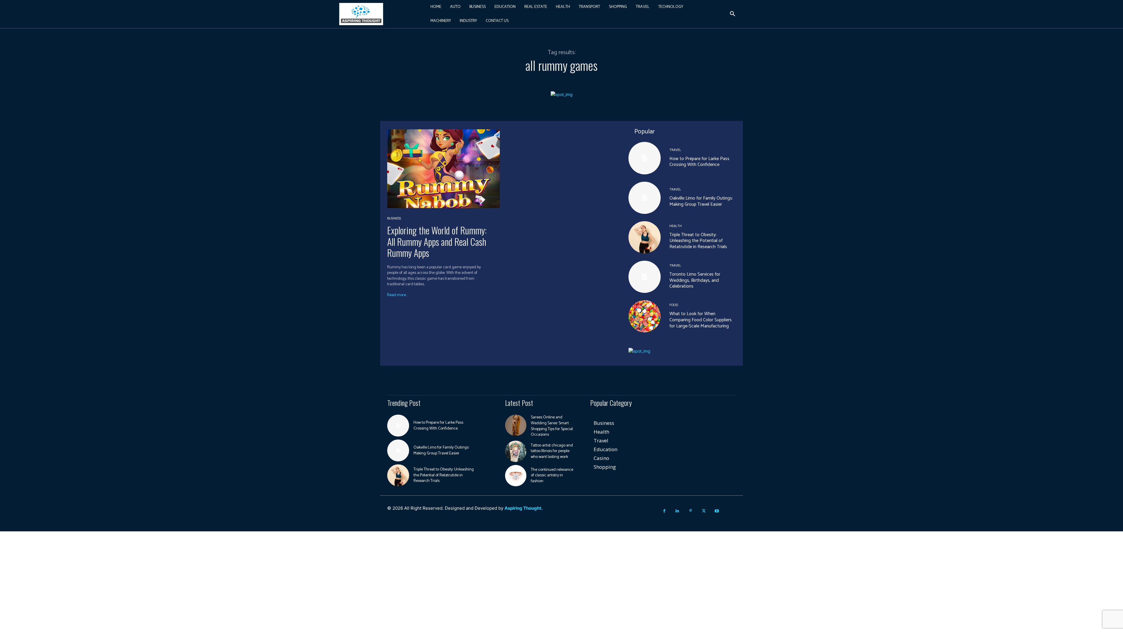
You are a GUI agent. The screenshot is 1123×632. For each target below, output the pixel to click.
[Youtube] (717, 511)
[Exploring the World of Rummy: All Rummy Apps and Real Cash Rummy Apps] (443, 168)
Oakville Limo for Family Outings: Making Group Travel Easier (701, 201)
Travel (675, 150)
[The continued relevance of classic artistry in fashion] (515, 475)
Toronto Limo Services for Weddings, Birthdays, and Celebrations (694, 280)
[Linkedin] (677, 511)
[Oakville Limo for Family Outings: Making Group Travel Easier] (644, 198)
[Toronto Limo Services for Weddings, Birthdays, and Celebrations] (644, 277)
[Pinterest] (690, 511)
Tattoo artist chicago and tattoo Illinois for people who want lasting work (552, 451)
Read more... (397, 295)
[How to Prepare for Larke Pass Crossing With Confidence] (644, 158)
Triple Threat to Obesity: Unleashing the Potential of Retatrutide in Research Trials (698, 241)
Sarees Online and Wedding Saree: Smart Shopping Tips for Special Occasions (552, 426)
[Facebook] (664, 511)
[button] (733, 14)
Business (394, 218)
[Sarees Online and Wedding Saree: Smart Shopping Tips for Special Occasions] (515, 425)
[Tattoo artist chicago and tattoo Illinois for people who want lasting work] (515, 451)
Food (673, 305)
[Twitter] (704, 511)
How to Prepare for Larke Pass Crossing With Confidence (699, 162)
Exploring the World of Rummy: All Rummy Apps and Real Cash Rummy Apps (437, 241)
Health (675, 226)
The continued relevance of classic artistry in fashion (552, 475)
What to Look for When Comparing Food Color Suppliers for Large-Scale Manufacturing (700, 320)
